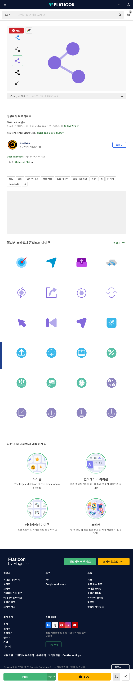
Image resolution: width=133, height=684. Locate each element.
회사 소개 (8, 616)
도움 (89, 572)
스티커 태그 (9, 606)
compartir (14, 184)
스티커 (6, 588)
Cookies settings (72, 655)
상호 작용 (47, 178)
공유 (93, 178)
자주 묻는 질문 (94, 584)
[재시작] (81, 292)
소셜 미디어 (62, 178)
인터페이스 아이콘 (12, 593)
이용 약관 (8, 655)
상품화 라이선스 (95, 606)
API (47, 579)
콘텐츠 (6, 572)
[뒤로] (51, 322)
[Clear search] (112, 15)
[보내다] (51, 262)
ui (25, 184)
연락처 (6, 628)
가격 (5, 641)
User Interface (15, 156)
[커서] (21, 322)
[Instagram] (68, 625)
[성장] (51, 382)
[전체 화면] (21, 412)
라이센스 (7, 633)
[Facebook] (48, 625)
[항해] (81, 322)
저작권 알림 (54, 655)
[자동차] (111, 262)
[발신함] (81, 262)
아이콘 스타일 (94, 588)
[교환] (111, 382)
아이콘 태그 (9, 602)
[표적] (21, 262)
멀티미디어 (32, 178)
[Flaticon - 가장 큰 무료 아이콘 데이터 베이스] (62, 5)
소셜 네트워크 (80, 178)
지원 (89, 579)
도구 (48, 572)
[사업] (21, 382)
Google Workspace (56, 584)
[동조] (21, 292)
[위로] (51, 412)
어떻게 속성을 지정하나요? (50, 132)
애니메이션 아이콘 (12, 597)
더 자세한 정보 (71, 126)
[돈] (81, 382)
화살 (11, 178)
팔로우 (90, 602)
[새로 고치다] (111, 292)
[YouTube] (75, 625)
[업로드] (21, 352)
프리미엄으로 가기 (113, 561)
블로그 (6, 637)
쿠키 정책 (41, 655)
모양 (20, 178)
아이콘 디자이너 (11, 579)
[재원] (111, 352)
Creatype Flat (22, 162)
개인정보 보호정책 (24, 655)
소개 (5, 624)
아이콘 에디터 (94, 593)
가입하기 (53, 644)
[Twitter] (55, 625)
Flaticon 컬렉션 (95, 597)
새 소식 (7, 646)
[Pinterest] (62, 625)
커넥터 (110, 178)
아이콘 (6, 584)
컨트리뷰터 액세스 (80, 561)
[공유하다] (51, 292)
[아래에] (111, 412)
